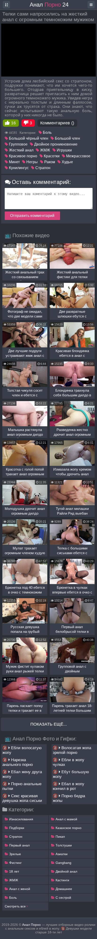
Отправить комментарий (32, 216)
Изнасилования (20, 819)
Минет (14, 162)
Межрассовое (77, 156)
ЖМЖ (44, 150)
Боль (47, 132)
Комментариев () (57, 123)
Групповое (18, 144)
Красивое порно (22, 156)
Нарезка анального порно (17, 762)
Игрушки (64, 150)
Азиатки (61, 854)
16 (13, 123)
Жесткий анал (20, 150)
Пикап (60, 836)
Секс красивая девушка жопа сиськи (22, 798)
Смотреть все (16, 906)
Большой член (67, 138)
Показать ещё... (48, 724)
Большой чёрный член (28, 138)
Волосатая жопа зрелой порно (72, 750)
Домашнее (63, 889)
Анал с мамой (66, 819)
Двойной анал (66, 871)
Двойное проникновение (55, 144)
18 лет (13, 871)
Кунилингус (18, 168)
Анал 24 (49, 4)
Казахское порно (68, 828)
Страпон (42, 168)
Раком (49, 162)
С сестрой (63, 897)
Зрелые (14, 854)
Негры (31, 162)
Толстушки (63, 845)
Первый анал (19, 845)
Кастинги (62, 880)
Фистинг (15, 863)
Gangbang (63, 863)
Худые (67, 162)
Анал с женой (19, 889)
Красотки (51, 156)
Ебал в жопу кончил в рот (68, 786)
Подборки (16, 828)
